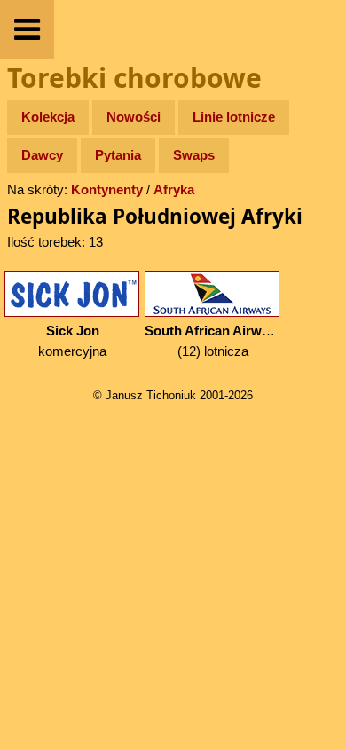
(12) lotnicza (214, 341)
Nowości (133, 116)
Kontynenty (107, 189)
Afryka (173, 189)
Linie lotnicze (234, 116)
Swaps (194, 154)
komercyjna (72, 341)
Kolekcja (48, 116)
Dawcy (42, 154)
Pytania (118, 154)
